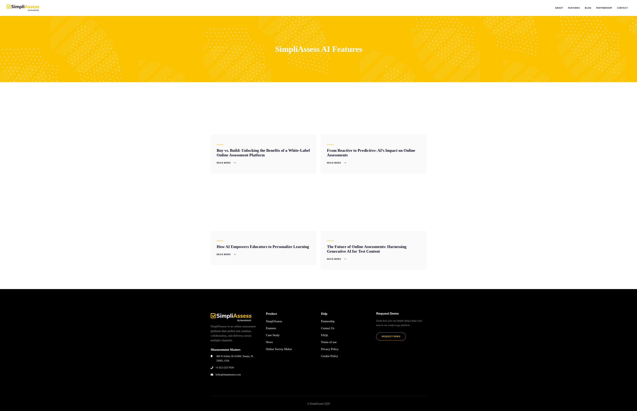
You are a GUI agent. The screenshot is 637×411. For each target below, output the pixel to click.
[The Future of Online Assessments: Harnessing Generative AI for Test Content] (373, 204)
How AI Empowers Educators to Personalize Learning (263, 247)
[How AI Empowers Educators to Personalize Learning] (263, 204)
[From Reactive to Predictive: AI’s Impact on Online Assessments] (373, 108)
